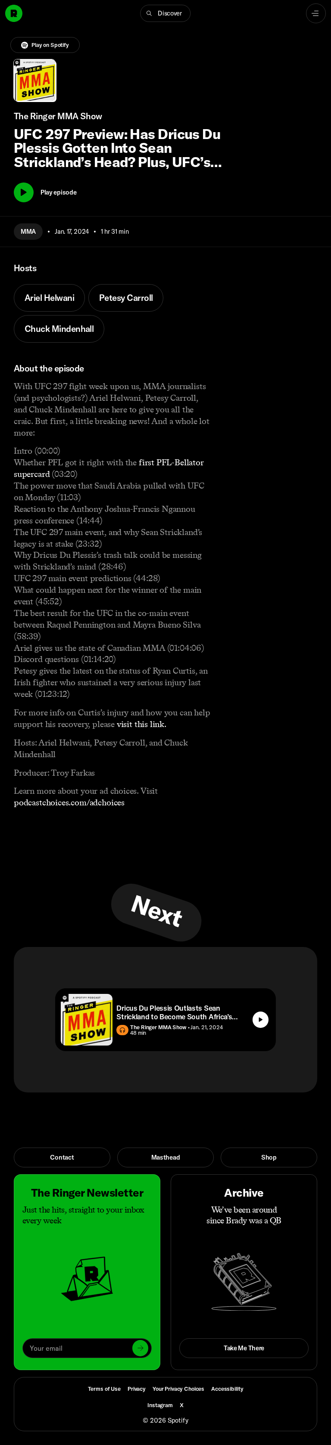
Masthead (165, 1157)
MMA (28, 231)
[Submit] (140, 1348)
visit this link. (141, 724)
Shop (269, 1157)
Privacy (137, 1388)
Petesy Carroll (126, 297)
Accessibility (227, 1388)
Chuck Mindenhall (59, 328)
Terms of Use (104, 1388)
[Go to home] (13, 13)
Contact (62, 1157)
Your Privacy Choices (178, 1389)
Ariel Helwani (49, 297)
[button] (165, 13)
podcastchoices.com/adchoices (69, 802)
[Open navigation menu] (316, 13)
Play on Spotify (50, 44)
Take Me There (244, 1348)
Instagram (160, 1405)
